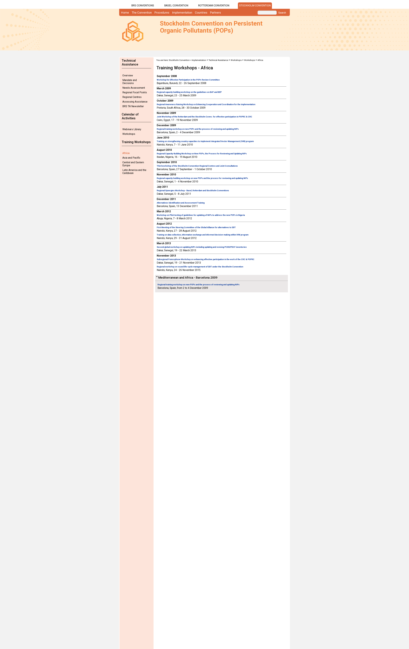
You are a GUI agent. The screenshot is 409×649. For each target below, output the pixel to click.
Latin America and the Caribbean (134, 172)
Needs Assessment (133, 87)
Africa (126, 153)
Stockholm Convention (255, 5)
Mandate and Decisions (129, 82)
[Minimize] (157, 276)
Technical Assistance (218, 60)
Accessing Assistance (134, 101)
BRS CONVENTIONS (142, 5)
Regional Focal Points (134, 92)
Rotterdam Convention (213, 5)
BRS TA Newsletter (133, 106)
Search (282, 13)
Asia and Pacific (131, 157)
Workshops (128, 133)
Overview (127, 75)
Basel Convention (176, 5)
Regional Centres (132, 97)
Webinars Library (131, 129)
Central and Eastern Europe (133, 164)
